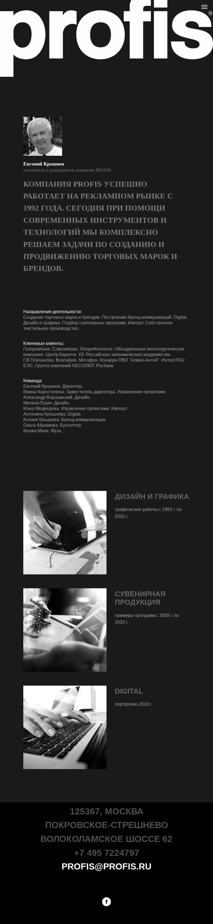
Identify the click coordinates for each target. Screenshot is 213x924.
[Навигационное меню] (204, 7)
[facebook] (106, 901)
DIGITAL (129, 691)
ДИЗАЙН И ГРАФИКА (152, 496)
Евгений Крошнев (43, 164)
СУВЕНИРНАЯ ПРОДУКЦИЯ (140, 598)
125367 (85, 811)
